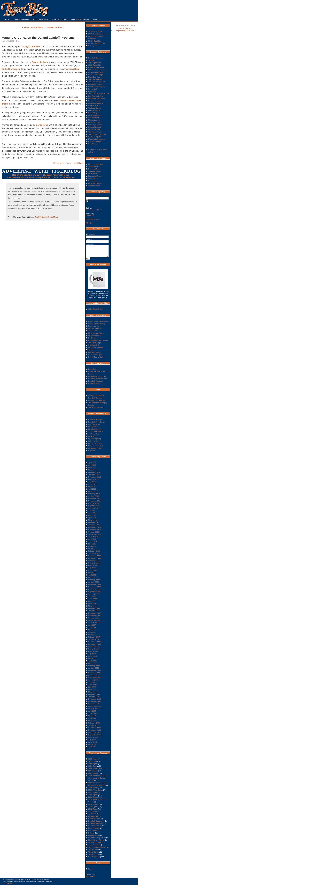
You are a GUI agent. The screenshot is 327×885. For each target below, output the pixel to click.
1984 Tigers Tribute (96, 309)
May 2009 (92, 572)
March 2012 (93, 491)
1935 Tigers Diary (21, 19)
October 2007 (93, 618)
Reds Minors (93, 181)
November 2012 (94, 477)
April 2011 (92, 518)
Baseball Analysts (95, 448)
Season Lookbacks (95, 842)
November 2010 (94, 529)
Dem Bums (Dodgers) (96, 86)
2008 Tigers (93, 795)
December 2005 (94, 670)
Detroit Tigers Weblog (96, 323)
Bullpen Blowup (54, 27)
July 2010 (92, 539)
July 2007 (92, 625)
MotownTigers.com (95, 328)
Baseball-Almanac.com (97, 376)
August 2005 (93, 680)
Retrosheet (92, 369)
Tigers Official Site (95, 31)
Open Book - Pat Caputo (98, 340)
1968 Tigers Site (94, 65)
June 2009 (92, 570)
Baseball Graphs (94, 383)
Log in (90, 869)
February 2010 (94, 551)
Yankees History (94, 108)
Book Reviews (93, 828)
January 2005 (93, 697)
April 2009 (92, 575)
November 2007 (94, 615)
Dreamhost (90, 215)
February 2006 (94, 666)
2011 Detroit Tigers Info (97, 34)
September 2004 (95, 706)
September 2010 (95, 534)
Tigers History (93, 852)
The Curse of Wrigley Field (98, 94)
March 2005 (93, 692)
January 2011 (93, 525)
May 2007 (92, 630)
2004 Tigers (93, 771)
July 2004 (92, 711)
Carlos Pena (42, 125)
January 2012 (93, 496)
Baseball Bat (93, 816)
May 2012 (92, 487)
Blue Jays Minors (95, 176)
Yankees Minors (94, 171)
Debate (91, 833)
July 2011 (92, 510)
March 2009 (93, 577)
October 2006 (93, 646)
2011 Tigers (92, 807)
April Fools (92, 814)
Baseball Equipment (96, 821)
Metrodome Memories (96, 98)
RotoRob (91, 451)
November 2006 (94, 644)
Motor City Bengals (95, 347)
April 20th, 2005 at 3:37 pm (46, 217)
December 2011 (94, 498)
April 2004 (92, 718)
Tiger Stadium (93, 845)
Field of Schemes (95, 443)
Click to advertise (125, 29)
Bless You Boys (94, 326)
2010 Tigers (93, 804)
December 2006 (94, 642)
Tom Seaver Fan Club (96, 82)
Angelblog (92, 91)
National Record (94, 127)
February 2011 (94, 522)
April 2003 (92, 747)
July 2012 (92, 482)
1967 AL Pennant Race (97, 70)
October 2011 (93, 503)
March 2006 (93, 663)
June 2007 (92, 627)
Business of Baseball (96, 400)
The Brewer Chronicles (97, 134)
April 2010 (92, 546)
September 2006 (95, 649)
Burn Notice (92, 830)
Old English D (93, 345)
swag (95, 19)
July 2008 (92, 596)
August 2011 (93, 508)
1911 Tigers (92, 759)
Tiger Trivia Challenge (96, 847)
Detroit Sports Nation (96, 357)
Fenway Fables (94, 101)
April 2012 (92, 489)
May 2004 (92, 716)
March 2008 (93, 606)
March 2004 (93, 720)
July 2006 (92, 654)
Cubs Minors (93, 178)
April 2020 (92, 463)
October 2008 (93, 589)
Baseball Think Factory (97, 422)
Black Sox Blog (94, 77)
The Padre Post (94, 132)
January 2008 (93, 611)
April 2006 (92, 661)
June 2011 (92, 513)
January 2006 (93, 668)
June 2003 (92, 742)
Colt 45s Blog (93, 118)
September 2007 (95, 620)
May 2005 (92, 687)
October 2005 (93, 675)
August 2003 (93, 737)
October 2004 (93, 704)
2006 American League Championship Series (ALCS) (97, 778)
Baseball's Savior (95, 84)
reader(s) (8, 883)
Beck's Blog (92, 338)
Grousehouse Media (94, 210)
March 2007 (93, 635)
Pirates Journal (94, 106)
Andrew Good (72, 69)
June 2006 (92, 656)
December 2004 (94, 699)
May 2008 (92, 601)
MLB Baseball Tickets (96, 43)
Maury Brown (93, 427)
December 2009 (94, 556)
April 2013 (92, 467)
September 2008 (95, 592)
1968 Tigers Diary (40, 19)
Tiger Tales (92, 331)
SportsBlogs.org (94, 439)
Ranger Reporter (94, 141)
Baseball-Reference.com (97, 379)
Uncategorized (94, 857)
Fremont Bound (94, 115)
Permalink (60, 163)
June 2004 (92, 713)
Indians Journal (94, 110)
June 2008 (92, 599)
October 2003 (93, 732)
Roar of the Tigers (95, 355)
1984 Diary (92, 766)
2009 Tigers (93, 797)
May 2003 (92, 744)
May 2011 (92, 515)
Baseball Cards (94, 819)
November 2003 (94, 730)
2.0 (89, 223)
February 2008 (94, 608)
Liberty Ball (92, 89)
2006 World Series (95, 790)
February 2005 (94, 694)
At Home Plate (94, 434)
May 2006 (92, 658)
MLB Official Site (94, 41)
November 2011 (94, 501)
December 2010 (94, 527)
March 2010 (93, 549)
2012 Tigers (93, 809)
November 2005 (94, 673)
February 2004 (94, 723)
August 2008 (93, 594)
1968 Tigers (93, 764)
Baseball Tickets (92, 219)
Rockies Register (94, 137)
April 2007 (92, 632)
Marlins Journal (94, 120)
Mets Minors (93, 174)
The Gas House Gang (97, 79)
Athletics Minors (94, 186)
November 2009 (94, 558)
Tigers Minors (93, 166)
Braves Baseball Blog (96, 103)
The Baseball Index (96, 407)
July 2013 (92, 465)
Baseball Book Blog (96, 67)
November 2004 (94, 701)
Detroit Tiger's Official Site (98, 321)
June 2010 (92, 541)
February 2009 (94, 580)
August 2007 (93, 623)
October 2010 (93, 532)
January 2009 (93, 582)
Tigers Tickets (93, 854)
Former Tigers (93, 835)
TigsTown (92, 350)
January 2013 (93, 475)
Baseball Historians (80, 19)
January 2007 (93, 639)
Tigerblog (92, 60)
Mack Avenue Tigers (96, 333)
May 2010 (92, 544)
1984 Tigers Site (94, 63)
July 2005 (92, 682)
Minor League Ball (95, 446)
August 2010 (93, 537)
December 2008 (94, 584)
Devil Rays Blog (94, 122)
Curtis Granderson (11, 69)
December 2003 (94, 728)
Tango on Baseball (95, 431)
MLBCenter (92, 436)
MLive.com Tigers (95, 335)
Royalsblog (92, 144)
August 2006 (93, 651)
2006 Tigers (93, 787)
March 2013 (93, 470)
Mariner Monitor (94, 129)
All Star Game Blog (95, 72)
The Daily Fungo (94, 343)
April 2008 (92, 603)
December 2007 (94, 613)
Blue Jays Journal (95, 125)
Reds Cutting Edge (95, 75)
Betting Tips (93, 46)
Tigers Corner (93, 850)
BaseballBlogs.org (95, 429)
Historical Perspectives (97, 838)
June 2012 (92, 484)
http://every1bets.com (125, 31)
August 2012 (93, 479)
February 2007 (94, 637)
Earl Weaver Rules (95, 96)
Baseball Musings (95, 420)
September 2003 (95, 735)
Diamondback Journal (96, 139)
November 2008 (94, 587)
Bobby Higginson (40, 62)
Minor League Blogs (96, 164)
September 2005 (95, 677)
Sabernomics (93, 441)
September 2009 (95, 563)
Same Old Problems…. (34, 27)
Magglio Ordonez (31, 46)
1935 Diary (92, 761)
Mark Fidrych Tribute (96, 840)
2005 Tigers (78, 163)
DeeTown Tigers (94, 352)
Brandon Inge (66, 100)
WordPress (90, 876)
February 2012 (94, 494)
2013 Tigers (93, 811)
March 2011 (92, 520)
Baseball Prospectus (96, 381)
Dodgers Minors (94, 169)
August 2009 (93, 565)
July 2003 (92, 740)
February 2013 (94, 472)
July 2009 (92, 568)
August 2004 (93, 709)
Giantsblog (92, 113)
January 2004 (93, 725)
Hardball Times (94, 424)
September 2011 (94, 506)
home (7, 19)
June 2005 (92, 685)
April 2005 (92, 689)
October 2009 (93, 561)
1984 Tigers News (95, 768)
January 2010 (93, 553)
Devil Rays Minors (95, 183)
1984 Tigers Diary (59, 19)
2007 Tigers (93, 792)
